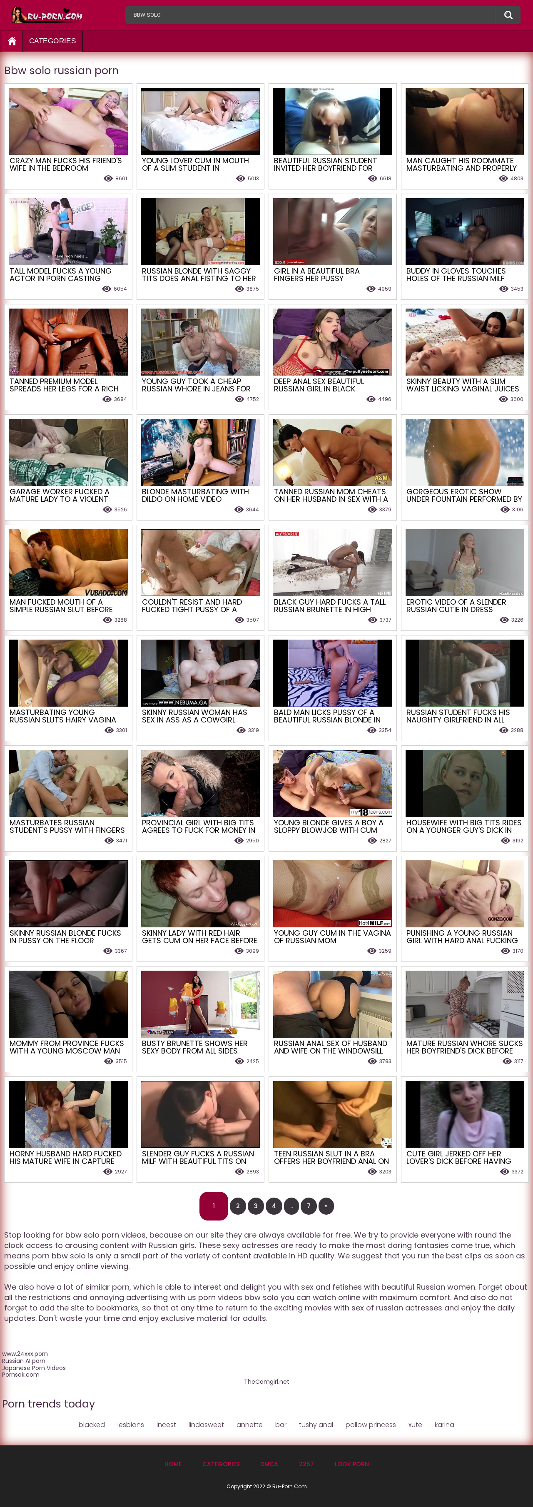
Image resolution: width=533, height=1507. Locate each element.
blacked (92, 1425)
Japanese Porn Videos (34, 1368)
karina (444, 1425)
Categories (52, 41)
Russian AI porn (23, 1361)
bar (280, 1425)
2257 (306, 1464)
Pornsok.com (21, 1374)
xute (415, 1425)
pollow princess (371, 1425)
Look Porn (352, 1464)
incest (166, 1425)
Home (173, 1464)
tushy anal (316, 1425)
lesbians (130, 1425)
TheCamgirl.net (266, 1381)
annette (250, 1425)
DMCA (269, 1464)
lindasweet (206, 1425)
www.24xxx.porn (25, 1354)
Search (508, 15)
